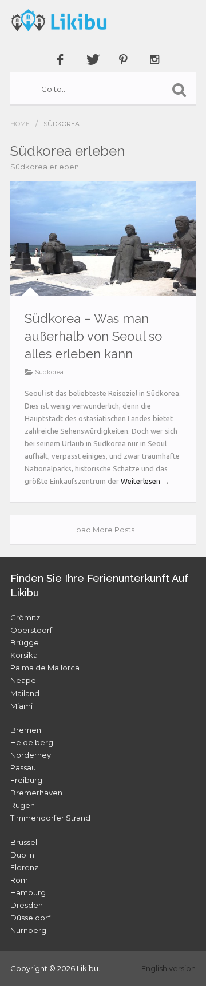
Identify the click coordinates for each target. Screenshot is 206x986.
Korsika (24, 655)
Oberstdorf (31, 630)
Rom (19, 879)
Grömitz (25, 617)
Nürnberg (28, 930)
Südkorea (49, 372)
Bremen (25, 729)
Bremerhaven (36, 792)
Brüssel (23, 842)
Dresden (26, 905)
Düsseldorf (30, 917)
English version (168, 968)
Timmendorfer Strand (50, 817)
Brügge (24, 642)
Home (20, 124)
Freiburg (26, 780)
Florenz (24, 867)
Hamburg (28, 892)
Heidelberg (31, 742)
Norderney (30, 754)
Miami (21, 705)
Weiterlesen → (145, 481)
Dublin (22, 854)
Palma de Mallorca (45, 667)
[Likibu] (103, 20)
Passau (23, 767)
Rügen (22, 805)
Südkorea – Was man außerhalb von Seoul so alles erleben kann (93, 336)
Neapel (24, 680)
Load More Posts (103, 529)
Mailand (24, 693)
